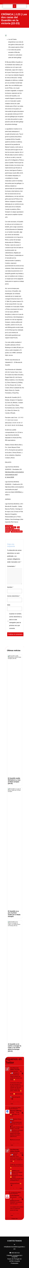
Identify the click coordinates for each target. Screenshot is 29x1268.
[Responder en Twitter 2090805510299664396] (11, 1143)
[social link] (15, 2)
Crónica (13, 527)
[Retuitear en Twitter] (9, 1107)
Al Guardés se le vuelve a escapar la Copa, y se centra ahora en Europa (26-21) (14, 1047)
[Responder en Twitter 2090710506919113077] (11, 1214)
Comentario (11, 566)
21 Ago (17, 1112)
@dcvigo (12, 1112)
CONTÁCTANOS (14, 1241)
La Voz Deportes (14, 1195)
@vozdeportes (13, 1197)
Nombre (10, 587)
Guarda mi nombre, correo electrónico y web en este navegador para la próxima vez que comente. (15, 621)
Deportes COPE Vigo (16, 1110)
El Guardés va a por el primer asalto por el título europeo (14, 913)
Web (8, 605)
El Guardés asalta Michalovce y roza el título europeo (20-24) (14, 780)
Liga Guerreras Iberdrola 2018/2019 (12, 529)
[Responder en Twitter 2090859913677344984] (11, 1102)
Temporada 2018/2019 (16, 531)
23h (21, 1071)
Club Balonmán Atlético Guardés (15, 1068)
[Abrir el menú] (14, 6)
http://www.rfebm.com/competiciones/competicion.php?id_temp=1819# (14, 474)
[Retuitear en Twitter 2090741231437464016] (13, 1188)
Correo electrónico (13, 596)
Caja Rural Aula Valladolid (9, 526)
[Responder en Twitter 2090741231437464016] (11, 1188)
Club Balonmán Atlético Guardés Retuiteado (15, 1108)
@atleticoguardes (14, 1071)
